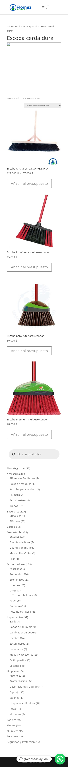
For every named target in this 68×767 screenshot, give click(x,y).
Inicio (10, 26)
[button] (29, 183)
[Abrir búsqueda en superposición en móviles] (34, 454)
